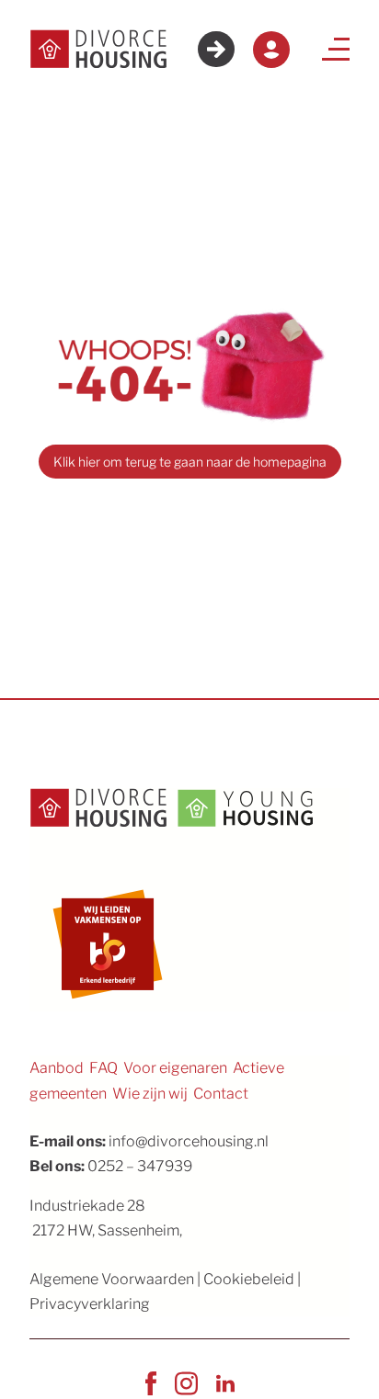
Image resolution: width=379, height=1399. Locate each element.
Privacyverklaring (89, 1304)
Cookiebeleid (248, 1279)
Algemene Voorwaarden (111, 1279)
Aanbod (56, 1068)
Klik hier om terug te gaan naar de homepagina (190, 461)
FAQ (103, 1068)
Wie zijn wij (150, 1093)
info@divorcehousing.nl (189, 1141)
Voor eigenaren (175, 1068)
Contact (220, 1093)
